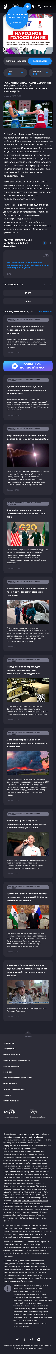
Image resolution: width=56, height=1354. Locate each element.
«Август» (17, 1200)
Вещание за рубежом (38, 1117)
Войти (47, 6)
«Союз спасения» (11, 1203)
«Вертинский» (30, 1206)
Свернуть (28, 1036)
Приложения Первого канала (16, 1060)
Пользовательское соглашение (17, 1078)
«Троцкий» (8, 1206)
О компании (8, 1043)
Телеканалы (26, 1281)
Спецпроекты (9, 1049)
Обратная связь (10, 1084)
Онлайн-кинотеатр (11, 1055)
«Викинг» (38, 1203)
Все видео (7, 1072)
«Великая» (18, 1206)
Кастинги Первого (11, 1066)
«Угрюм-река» (26, 1203)
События (7, 1095)
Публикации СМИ (11, 1101)
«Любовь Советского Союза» (35, 1200)
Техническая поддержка (14, 1089)
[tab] (16, 61)
